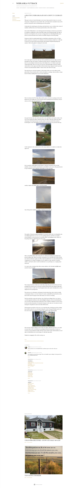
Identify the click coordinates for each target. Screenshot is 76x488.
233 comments (29, 442)
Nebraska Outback (26, 3)
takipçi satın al (30, 361)
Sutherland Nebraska (16, 20)
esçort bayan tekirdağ (32, 389)
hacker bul (30, 372)
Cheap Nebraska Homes (32, 7)
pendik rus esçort (31, 391)
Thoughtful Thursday (33, 475)
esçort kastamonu (31, 385)
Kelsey (29, 346)
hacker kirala (30, 376)
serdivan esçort (31, 387)
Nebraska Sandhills (16, 17)
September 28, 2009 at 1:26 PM (37, 352)
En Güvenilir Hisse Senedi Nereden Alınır (35, 362)
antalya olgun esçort (31, 386)
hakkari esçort (30, 390)
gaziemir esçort (31, 388)
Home (17, 7)
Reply (29, 350)
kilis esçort (30, 384)
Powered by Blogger (39, 484)
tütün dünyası (30, 374)
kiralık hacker (30, 373)
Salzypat (29, 352)
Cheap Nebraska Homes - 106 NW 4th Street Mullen (42, 440)
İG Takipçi (30, 363)
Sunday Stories (42, 7)
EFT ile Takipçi (31, 365)
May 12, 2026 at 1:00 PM (37, 380)
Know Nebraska (50, 7)
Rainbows (14, 19)
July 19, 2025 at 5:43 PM (37, 359)
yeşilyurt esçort (31, 383)
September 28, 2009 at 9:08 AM (36, 346)
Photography (23, 7)
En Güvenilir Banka (31, 364)
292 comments (29, 477)
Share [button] (13, 13)
